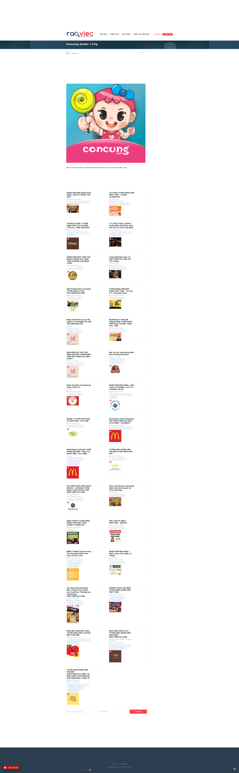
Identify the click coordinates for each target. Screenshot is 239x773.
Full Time (71, 202)
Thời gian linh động (116, 235)
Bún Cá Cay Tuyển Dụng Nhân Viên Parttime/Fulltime (121, 353)
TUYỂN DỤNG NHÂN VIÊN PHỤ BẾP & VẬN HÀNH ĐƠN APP (120, 452)
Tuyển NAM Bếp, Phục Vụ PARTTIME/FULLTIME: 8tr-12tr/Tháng (120, 259)
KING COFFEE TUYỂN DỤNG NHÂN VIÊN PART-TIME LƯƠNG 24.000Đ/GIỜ (78, 523)
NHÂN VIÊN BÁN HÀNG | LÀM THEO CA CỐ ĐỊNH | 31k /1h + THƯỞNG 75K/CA (121, 387)
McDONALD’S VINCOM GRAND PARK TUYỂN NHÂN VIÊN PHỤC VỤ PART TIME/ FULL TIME (120, 323)
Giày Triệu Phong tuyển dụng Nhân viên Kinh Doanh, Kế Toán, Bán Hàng (121, 488)
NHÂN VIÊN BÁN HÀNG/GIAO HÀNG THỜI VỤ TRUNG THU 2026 (79, 195)
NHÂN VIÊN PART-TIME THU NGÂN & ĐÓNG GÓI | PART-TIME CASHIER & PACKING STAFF (79, 260)
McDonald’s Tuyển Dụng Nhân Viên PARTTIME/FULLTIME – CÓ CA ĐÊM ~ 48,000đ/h (121, 421)
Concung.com (74, 53)
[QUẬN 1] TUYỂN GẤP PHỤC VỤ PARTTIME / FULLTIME (78, 420)
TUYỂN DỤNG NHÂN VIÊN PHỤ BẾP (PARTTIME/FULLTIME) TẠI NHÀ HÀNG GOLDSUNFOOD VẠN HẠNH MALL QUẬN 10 (78, 674)
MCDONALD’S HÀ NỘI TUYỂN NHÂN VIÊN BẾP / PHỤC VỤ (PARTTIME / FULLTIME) (79, 452)
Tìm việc (103, 34)
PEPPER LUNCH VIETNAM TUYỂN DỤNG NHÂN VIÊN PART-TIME (120, 590)
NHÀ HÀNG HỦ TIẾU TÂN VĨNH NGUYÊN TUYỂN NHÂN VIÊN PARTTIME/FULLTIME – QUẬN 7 (79, 355)
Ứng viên (126, 34)
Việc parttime (124, 764)
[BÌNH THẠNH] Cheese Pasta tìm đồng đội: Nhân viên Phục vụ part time (79, 554)
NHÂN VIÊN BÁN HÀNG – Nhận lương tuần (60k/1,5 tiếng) (120, 554)
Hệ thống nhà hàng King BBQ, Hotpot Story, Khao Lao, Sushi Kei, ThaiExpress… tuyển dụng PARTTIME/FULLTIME (79, 592)
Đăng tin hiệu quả (141, 34)
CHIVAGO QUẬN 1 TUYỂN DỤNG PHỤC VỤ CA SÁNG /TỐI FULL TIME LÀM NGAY (78, 225)
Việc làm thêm (115, 764)
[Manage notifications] (234, 768)
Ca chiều (113, 232)
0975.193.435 (127, 767)
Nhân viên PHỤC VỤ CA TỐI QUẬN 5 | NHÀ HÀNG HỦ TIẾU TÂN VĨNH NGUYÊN (79, 322)
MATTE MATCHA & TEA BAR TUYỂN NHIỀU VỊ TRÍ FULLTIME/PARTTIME (79, 291)
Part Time (79, 202)
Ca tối (77, 232)
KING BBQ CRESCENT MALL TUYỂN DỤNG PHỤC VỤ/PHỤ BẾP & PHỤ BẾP (79, 633)
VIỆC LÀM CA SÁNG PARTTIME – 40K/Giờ (118, 522)
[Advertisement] (119, 14)
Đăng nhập (168, 34)
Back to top (85, 769)
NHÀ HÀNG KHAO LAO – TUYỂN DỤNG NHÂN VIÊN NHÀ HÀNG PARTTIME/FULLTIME (120, 634)
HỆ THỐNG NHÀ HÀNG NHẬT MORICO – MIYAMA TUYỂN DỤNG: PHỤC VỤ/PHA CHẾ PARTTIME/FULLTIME (79, 489)
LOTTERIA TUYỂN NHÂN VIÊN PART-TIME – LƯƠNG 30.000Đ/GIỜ (121, 195)
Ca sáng (71, 232)
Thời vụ (87, 202)
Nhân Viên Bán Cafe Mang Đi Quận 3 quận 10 (79, 386)
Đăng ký (158, 34)
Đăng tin (114, 34)
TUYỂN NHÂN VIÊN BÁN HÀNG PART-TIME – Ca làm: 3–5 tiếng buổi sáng (121, 291)
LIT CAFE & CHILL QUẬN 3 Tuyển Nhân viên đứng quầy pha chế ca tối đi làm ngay (121, 225)
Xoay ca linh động (123, 204)
